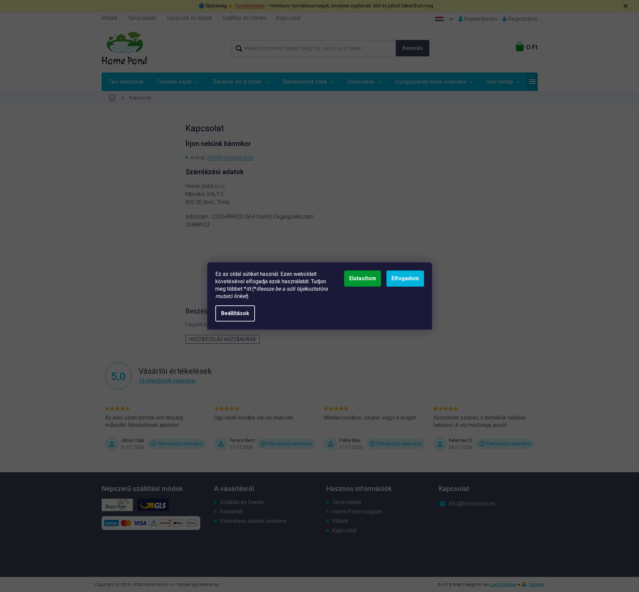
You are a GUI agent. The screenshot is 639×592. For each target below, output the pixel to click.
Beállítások (235, 313)
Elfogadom (405, 278)
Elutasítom (362, 278)
